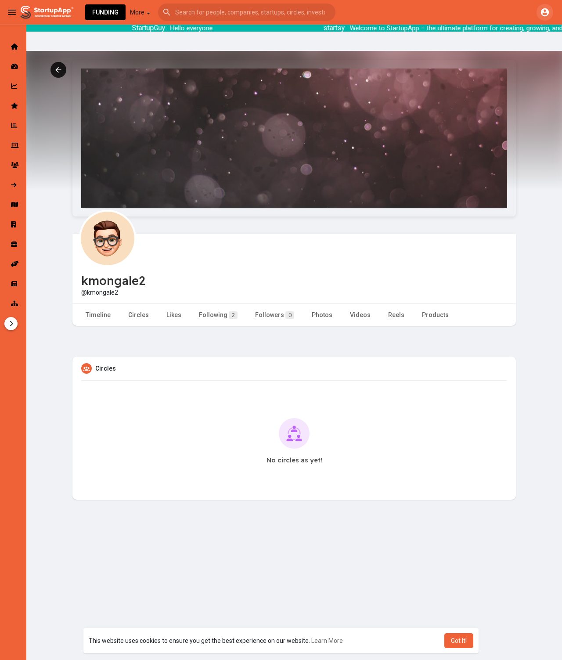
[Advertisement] (294, 596)
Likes (173, 314)
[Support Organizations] (13, 263)
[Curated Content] (13, 105)
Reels (396, 314)
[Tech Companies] (13, 145)
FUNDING (105, 12)
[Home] (13, 46)
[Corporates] (13, 224)
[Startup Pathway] (13, 86)
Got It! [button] (459, 640)
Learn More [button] (327, 640)
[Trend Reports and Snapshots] (13, 283)
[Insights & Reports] (13, 125)
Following (217, 314)
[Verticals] (13, 303)
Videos (360, 314)
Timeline (98, 314)
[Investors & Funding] (13, 165)
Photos (322, 314)
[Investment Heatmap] (13, 204)
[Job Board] (13, 244)
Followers (273, 314)
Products (435, 314)
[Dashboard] (13, 66)
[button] (246, 12)
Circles (138, 314)
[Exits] (13, 184)
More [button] (138, 12)
